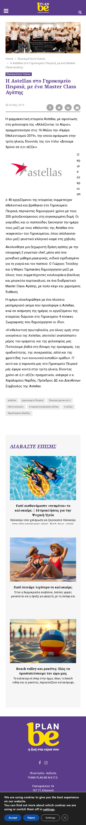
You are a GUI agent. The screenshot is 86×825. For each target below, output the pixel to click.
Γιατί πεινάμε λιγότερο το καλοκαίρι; (43, 587)
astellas (12, 400)
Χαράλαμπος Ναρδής (19, 413)
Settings (50, 817)
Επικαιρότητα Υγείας (19, 74)
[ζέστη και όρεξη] (43, 560)
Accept (13, 817)
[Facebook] (40, 762)
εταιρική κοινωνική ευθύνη (43, 407)
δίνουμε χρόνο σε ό (60, 400)
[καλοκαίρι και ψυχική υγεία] (43, 478)
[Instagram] (46, 762)
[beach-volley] (43, 641)
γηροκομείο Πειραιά (32, 400)
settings (48, 810)
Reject (31, 817)
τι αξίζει (68, 407)
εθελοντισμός (16, 407)
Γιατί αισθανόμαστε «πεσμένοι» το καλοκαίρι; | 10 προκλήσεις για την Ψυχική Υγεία (43, 510)
